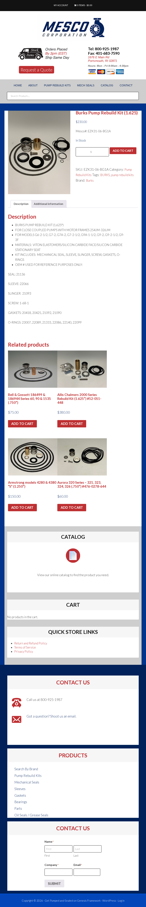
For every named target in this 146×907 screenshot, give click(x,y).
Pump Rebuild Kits (27, 775)
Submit (54, 883)
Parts (18, 808)
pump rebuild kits (122, 175)
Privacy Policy (23, 651)
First (47, 855)
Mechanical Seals (26, 782)
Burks (90, 180)
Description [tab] (21, 203)
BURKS (105, 175)
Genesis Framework (89, 900)
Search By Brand (26, 769)
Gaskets (20, 795)
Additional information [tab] (48, 203)
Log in (121, 900)
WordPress (109, 900)
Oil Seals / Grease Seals (31, 815)
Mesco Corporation (73, 28)
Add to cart (123, 150)
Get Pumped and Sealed (59, 900)
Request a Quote (36, 69)
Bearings (20, 802)
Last (76, 855)
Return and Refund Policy (30, 643)
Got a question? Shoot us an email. (51, 716)
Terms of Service (25, 647)
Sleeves (19, 789)
